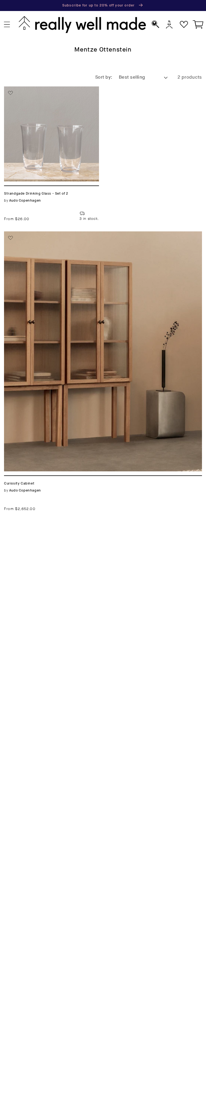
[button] (7, 24)
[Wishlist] (184, 24)
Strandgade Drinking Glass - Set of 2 (49, 89)
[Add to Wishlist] (10, 92)
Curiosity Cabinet (25, 234)
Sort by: (103, 77)
